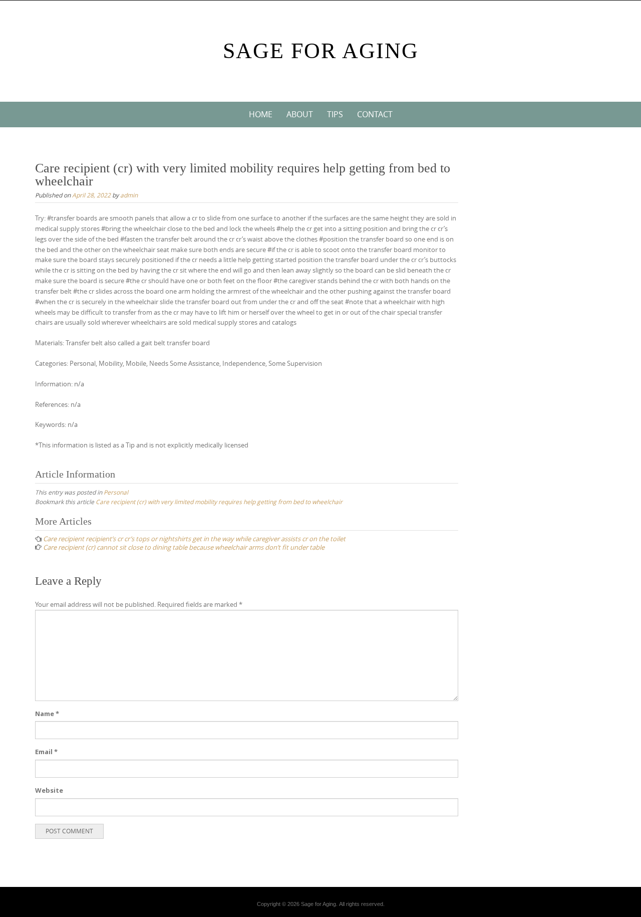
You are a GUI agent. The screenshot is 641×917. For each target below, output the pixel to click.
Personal (116, 492)
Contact (375, 114)
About (299, 114)
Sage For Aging (321, 51)
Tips (335, 114)
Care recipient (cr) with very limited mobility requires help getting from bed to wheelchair (219, 502)
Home (260, 114)
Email (46, 751)
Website (49, 790)
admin (129, 195)
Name (47, 713)
